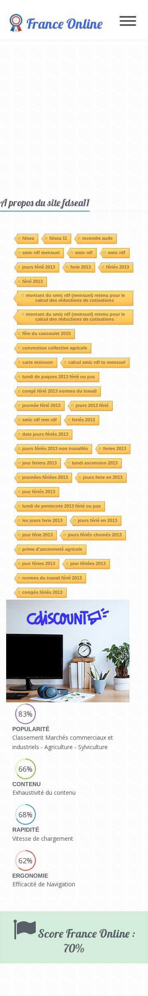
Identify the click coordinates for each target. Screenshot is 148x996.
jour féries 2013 (38, 563)
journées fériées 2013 (45, 477)
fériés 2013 (117, 267)
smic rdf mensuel (41, 252)
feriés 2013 (83, 419)
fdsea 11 (58, 238)
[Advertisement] (74, 118)
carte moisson (37, 362)
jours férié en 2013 (97, 520)
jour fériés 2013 (38, 491)
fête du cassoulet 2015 (46, 333)
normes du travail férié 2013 (52, 577)
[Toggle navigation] (127, 21)
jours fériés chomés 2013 (95, 534)
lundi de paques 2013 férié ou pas (58, 376)
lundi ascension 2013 (95, 462)
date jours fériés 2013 (45, 434)
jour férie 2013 (37, 534)
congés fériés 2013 (42, 592)
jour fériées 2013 (88, 563)
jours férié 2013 (38, 267)
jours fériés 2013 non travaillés (55, 448)
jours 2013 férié (92, 405)
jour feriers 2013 (39, 462)
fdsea (28, 238)
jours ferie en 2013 (103, 477)
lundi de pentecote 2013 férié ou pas (61, 506)
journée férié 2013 (41, 405)
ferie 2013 (80, 267)
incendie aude (97, 238)
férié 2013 (32, 281)
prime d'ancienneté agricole (52, 549)
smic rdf (83, 252)
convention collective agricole (54, 347)
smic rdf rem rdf (39, 419)
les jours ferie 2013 (42, 520)
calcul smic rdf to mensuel (96, 362)
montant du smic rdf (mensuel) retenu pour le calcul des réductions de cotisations (75, 298)
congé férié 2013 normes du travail (59, 391)
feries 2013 (114, 448)
